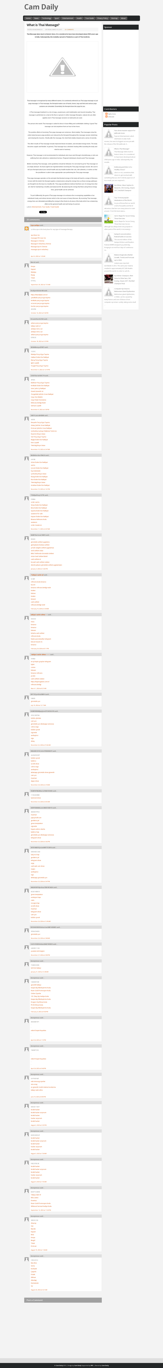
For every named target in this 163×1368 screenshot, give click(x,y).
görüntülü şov (35, 701)
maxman (34, 778)
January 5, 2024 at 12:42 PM (39, 569)
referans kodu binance (38, 582)
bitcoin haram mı (36, 642)
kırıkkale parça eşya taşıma (40, 300)
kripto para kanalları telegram (41, 639)
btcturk (33, 599)
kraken (33, 590)
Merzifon (34, 1263)
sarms (33, 465)
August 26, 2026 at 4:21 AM (39, 1290)
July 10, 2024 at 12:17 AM (38, 705)
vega (32, 863)
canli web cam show (37, 866)
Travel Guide (54, 207)
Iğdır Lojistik (35, 363)
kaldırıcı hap (35, 832)
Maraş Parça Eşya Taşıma (39, 360)
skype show (35, 781)
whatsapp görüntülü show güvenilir (43, 772)
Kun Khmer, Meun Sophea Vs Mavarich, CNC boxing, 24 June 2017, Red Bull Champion (124, 187)
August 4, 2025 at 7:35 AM (39, 1182)
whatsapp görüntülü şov (39, 878)
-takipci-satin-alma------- (40, 654)
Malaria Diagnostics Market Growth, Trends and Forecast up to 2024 (124, 257)
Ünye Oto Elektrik (36, 397)
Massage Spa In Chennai (39, 247)
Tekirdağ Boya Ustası (38, 445)
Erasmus (34, 1200)
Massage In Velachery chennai (41, 244)
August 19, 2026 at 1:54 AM (39, 1250)
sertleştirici (34, 735)
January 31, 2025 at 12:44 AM (39, 972)
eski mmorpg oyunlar (38, 1081)
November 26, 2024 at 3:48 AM (40, 938)
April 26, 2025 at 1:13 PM (38, 1040)
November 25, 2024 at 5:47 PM (40, 881)
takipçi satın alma (37, 1090)
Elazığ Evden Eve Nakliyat (39, 477)
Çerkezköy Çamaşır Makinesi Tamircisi (44, 431)
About (123, 18)
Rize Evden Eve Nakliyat (38, 480)
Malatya (33, 272)
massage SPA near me (38, 238)
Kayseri (33, 269)
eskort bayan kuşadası (38, 1030)
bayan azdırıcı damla (38, 829)
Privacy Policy (102, 18)
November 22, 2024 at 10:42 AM (41, 745)
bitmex (33, 593)
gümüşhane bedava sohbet (40, 545)
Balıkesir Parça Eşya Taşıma (40, 383)
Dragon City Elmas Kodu (39, 1002)
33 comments (69, 29)
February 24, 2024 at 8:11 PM (40, 648)
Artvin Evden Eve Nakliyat (39, 462)
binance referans (36, 673)
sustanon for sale (37, 514)
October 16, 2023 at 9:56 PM (39, 313)
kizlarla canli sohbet (37, 633)
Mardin (33, 1229)
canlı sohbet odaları (37, 679)
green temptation (37, 823)
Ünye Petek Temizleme (38, 400)
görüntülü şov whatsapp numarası (42, 724)
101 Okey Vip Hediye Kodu (40, 996)
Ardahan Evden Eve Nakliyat (40, 485)
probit (33, 676)
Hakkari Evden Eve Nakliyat (40, 357)
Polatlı (33, 1274)
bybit (32, 664)
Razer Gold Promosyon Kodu (41, 991)
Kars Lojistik (35, 443)
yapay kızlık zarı (36, 818)
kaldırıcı (33, 761)
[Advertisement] (120, 67)
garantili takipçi (36, 985)
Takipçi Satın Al (36, 1195)
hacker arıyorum (36, 1118)
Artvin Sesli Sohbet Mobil (39, 556)
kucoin (33, 585)
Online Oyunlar (36, 993)
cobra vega (35, 727)
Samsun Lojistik (36, 406)
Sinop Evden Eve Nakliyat (39, 505)
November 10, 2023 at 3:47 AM (40, 449)
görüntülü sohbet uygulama (40, 542)
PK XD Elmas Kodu (37, 1005)
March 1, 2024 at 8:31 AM (38, 688)
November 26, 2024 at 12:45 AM (41, 921)
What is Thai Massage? (43, 25)
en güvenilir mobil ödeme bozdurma (43, 1087)
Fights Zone (112, 114)
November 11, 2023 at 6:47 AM (40, 529)
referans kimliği (36, 685)
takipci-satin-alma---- (39, 615)
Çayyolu (33, 1272)
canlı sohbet (35, 602)
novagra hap (35, 903)
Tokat (33, 278)
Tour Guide (89, 18)
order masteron (36, 525)
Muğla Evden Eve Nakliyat (39, 440)
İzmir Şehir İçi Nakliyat (38, 388)
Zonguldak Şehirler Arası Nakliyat (42, 394)
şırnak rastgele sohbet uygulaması (42, 548)
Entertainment (67, 18)
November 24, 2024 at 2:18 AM (40, 785)
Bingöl (33, 1240)
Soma (33, 1266)
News (36, 18)
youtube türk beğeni (38, 951)
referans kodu (35, 636)
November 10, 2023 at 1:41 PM (40, 489)
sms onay (34, 1084)
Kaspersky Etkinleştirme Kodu (41, 988)
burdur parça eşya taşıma (39, 306)
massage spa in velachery (39, 249)
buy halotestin (35, 471)
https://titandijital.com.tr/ (39, 295)
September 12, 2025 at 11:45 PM (41, 1210)
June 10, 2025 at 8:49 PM (38, 1097)
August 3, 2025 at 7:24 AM (39, 1153)
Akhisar (33, 1277)
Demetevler (35, 1283)
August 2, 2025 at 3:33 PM (39, 1125)
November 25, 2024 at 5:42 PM (40, 841)
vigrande (34, 733)
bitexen (33, 630)
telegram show (36, 838)
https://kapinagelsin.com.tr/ (40, 682)
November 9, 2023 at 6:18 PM (40, 409)
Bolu (32, 1235)
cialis (32, 900)
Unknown (111, 117)
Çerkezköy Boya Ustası (38, 474)
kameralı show (36, 798)
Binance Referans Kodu (39, 519)
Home (28, 18)
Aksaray (33, 1223)
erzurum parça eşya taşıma (40, 303)
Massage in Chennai (37, 241)
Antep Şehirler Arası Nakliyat (40, 425)
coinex (33, 667)
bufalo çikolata (36, 718)
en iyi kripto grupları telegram (41, 662)
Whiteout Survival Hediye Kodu (41, 1206)
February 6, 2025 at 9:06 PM (39, 1012)
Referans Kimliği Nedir (38, 403)
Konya (33, 266)
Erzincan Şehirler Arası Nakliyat (41, 428)
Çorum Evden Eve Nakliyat (39, 468)
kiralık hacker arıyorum (38, 1113)
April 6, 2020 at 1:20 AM (38, 256)
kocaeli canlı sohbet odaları (40, 562)
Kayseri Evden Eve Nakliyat (40, 516)
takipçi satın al (35, 326)
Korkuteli (34, 1269)
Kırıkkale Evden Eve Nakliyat (40, 386)
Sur (32, 1286)
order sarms (35, 502)
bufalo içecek (35, 730)
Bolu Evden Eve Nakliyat (39, 508)
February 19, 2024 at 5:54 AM (40, 609)
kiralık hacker (35, 1110)
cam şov (34, 721)
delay (33, 741)
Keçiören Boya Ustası (38, 434)
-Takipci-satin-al (37, 575)
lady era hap (35, 855)
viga (32, 738)
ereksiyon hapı (36, 897)
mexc (32, 622)
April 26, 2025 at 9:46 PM (38, 1068)
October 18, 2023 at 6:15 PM (39, 341)
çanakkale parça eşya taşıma (40, 298)
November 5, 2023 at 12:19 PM (40, 370)
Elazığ (33, 275)
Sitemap (114, 18)
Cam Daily (41, 7)
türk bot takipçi (36, 968)
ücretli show (35, 764)
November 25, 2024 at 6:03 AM (40, 802)
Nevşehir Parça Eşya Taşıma (40, 422)
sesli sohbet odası (37, 551)
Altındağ (34, 1280)
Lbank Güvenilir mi (37, 391)
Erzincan (34, 1246)
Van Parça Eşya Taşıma (38, 437)
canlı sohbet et (36, 559)
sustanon (34, 522)
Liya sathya (35, 225)
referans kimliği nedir (38, 605)
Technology (46, 18)
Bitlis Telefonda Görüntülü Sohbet (42, 553)
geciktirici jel (35, 820)
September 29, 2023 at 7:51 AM (40, 284)
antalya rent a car (37, 329)
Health (79, 18)
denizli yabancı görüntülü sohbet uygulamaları (46, 565)
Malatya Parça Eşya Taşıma (40, 354)
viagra (33, 869)
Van (32, 1226)
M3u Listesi (34, 1198)
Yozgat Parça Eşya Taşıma (39, 366)
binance (33, 625)
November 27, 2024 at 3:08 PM (40, 955)
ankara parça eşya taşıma (39, 323)
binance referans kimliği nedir (41, 588)
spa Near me (35, 235)
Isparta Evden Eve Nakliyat (39, 511)
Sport (57, 18)
